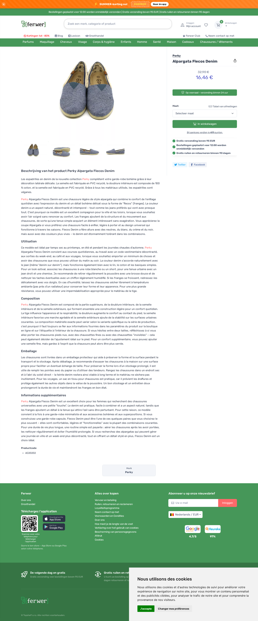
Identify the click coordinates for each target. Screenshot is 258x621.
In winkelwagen (207, 123)
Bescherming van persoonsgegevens (115, 531)
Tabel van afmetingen (225, 106)
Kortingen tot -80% (38, 35)
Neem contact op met (221, 35)
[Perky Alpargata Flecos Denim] (90, 95)
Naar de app (159, 4)
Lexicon (75, 35)
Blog (60, 35)
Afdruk (98, 535)
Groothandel (96, 35)
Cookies (99, 539)
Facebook (199, 164)
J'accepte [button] (146, 608)
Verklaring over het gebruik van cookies (116, 527)
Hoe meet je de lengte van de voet (114, 523)
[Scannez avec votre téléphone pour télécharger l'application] (30, 523)
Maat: (176, 105)
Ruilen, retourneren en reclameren (114, 504)
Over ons (26, 500)
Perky (85, 179)
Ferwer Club (193, 35)
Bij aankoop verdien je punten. (205, 132)
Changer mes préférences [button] (173, 608)
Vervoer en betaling (105, 500)
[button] (54, 518)
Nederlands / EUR (187, 514)
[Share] (235, 61)
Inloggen (227, 502)
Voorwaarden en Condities (109, 515)
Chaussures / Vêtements (216, 41)
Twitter (182, 164)
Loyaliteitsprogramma (107, 508)
